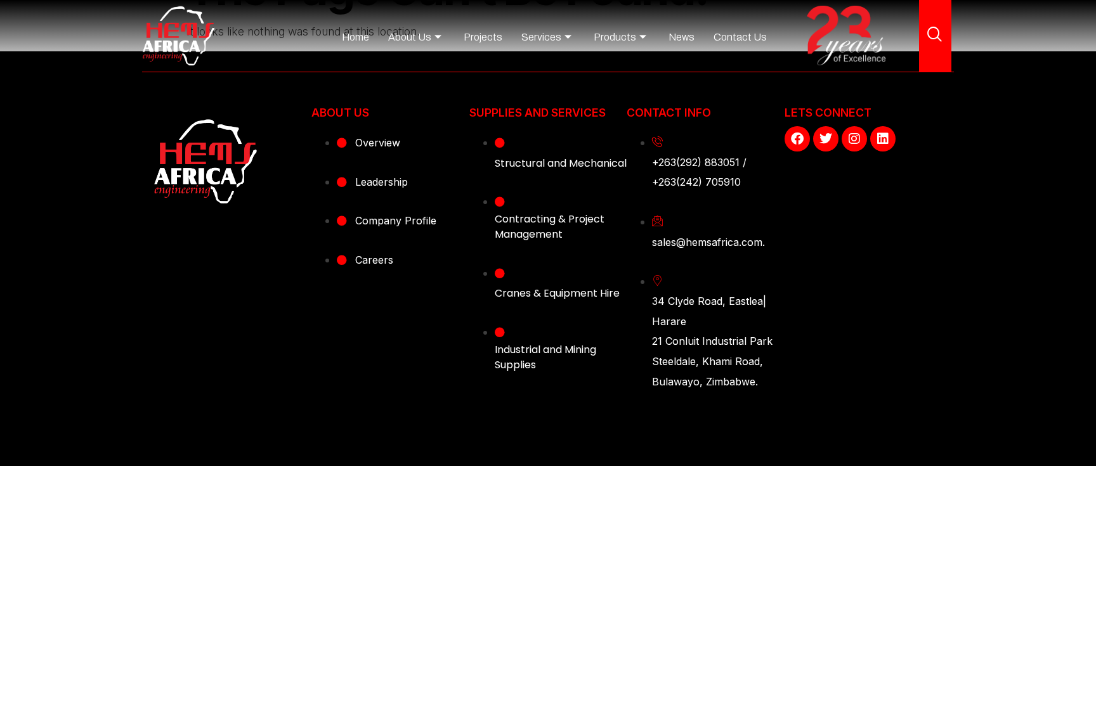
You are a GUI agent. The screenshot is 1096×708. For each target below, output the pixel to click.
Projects (483, 37)
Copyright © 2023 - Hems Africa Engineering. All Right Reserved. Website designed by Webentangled (548, 434)
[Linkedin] (883, 138)
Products (615, 37)
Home (355, 37)
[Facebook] (797, 138)
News (682, 37)
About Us (409, 37)
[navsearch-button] (935, 35)
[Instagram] (854, 138)
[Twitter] (825, 138)
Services (541, 37)
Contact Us (740, 37)
